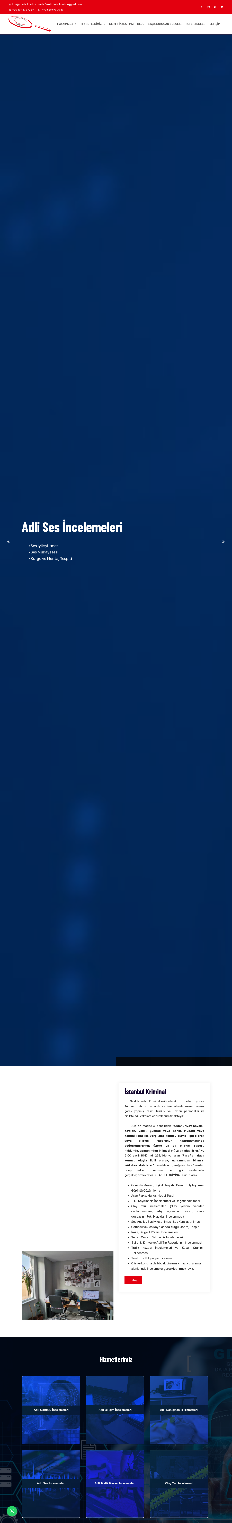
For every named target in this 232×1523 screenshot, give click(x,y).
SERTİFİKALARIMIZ (121, 24)
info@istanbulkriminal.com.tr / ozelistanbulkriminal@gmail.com (47, 4)
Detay (133, 1280)
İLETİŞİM (214, 24)
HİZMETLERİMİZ (91, 24)
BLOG (140, 24)
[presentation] (8, 541)
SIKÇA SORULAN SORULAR (165, 24)
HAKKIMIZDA (65, 24)
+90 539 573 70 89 (23, 9)
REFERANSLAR (195, 24)
